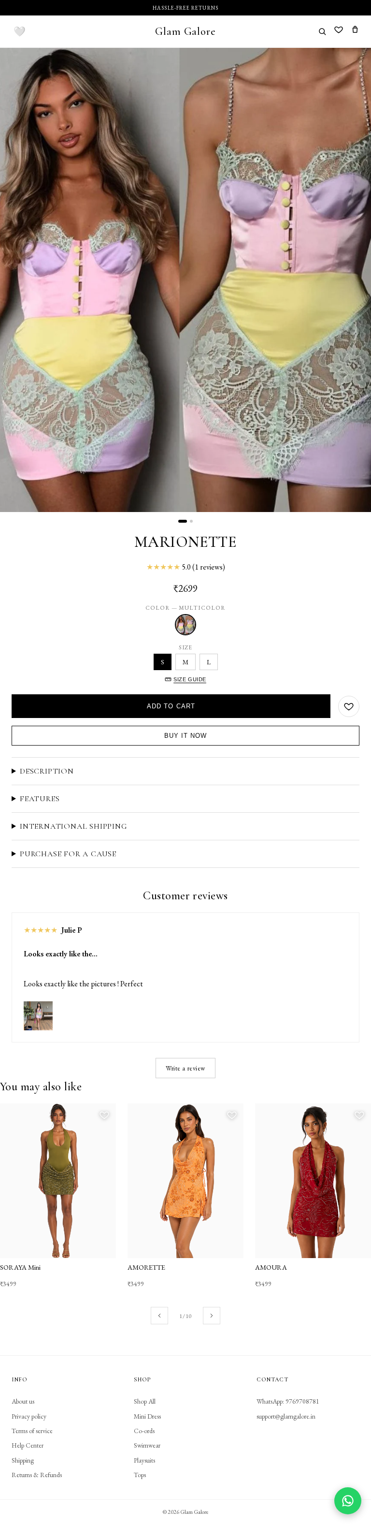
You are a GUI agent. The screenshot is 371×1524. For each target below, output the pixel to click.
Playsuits (144, 1460)
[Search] (322, 31)
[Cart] (355, 31)
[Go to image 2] (191, 521)
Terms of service (32, 1430)
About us (23, 1401)
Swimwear (147, 1445)
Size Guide (189, 679)
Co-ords (144, 1430)
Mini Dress (147, 1416)
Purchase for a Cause (68, 854)
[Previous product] (159, 1315)
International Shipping (73, 826)
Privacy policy (29, 1416)
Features (39, 799)
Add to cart (171, 706)
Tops (140, 1474)
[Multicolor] (185, 624)
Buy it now (185, 735)
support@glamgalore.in (286, 1416)
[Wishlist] (338, 31)
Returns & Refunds (37, 1474)
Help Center (27, 1445)
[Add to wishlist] (348, 706)
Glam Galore (185, 31)
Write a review (185, 1068)
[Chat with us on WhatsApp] (347, 1500)
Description (47, 771)
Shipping (23, 1460)
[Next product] (211, 1315)
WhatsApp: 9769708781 (288, 1401)
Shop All (145, 1401)
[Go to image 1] (182, 521)
